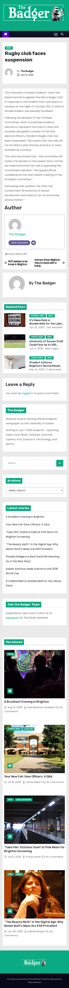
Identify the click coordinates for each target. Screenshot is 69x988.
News (8, 48)
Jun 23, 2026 (36, 327)
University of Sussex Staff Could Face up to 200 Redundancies (46, 345)
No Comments (55, 782)
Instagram (12, 617)
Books (19, 874)
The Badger (27, 71)
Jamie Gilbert (34, 782)
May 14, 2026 (36, 369)
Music (10, 654)
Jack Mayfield (53, 327)
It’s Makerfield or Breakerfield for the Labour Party (47, 324)
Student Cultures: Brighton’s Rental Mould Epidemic (44, 366)
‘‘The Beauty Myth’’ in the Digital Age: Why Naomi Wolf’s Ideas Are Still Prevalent (33, 924)
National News (37, 316)
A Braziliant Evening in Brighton (25, 517)
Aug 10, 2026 (15, 707)
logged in (27, 393)
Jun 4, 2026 (36, 348)
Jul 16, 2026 (15, 782)
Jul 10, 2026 (15, 856)
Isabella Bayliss (36, 931)
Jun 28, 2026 (15, 931)
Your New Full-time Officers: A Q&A (28, 524)
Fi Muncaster (54, 369)
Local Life (28, 729)
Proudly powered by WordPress (24, 979)
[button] (63, 34)
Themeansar (34, 982)
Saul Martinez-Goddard (41, 707)
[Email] (33, 242)
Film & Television (23, 799)
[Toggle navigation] (55, 34)
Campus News (37, 337)
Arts (10, 799)
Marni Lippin (51, 348)
